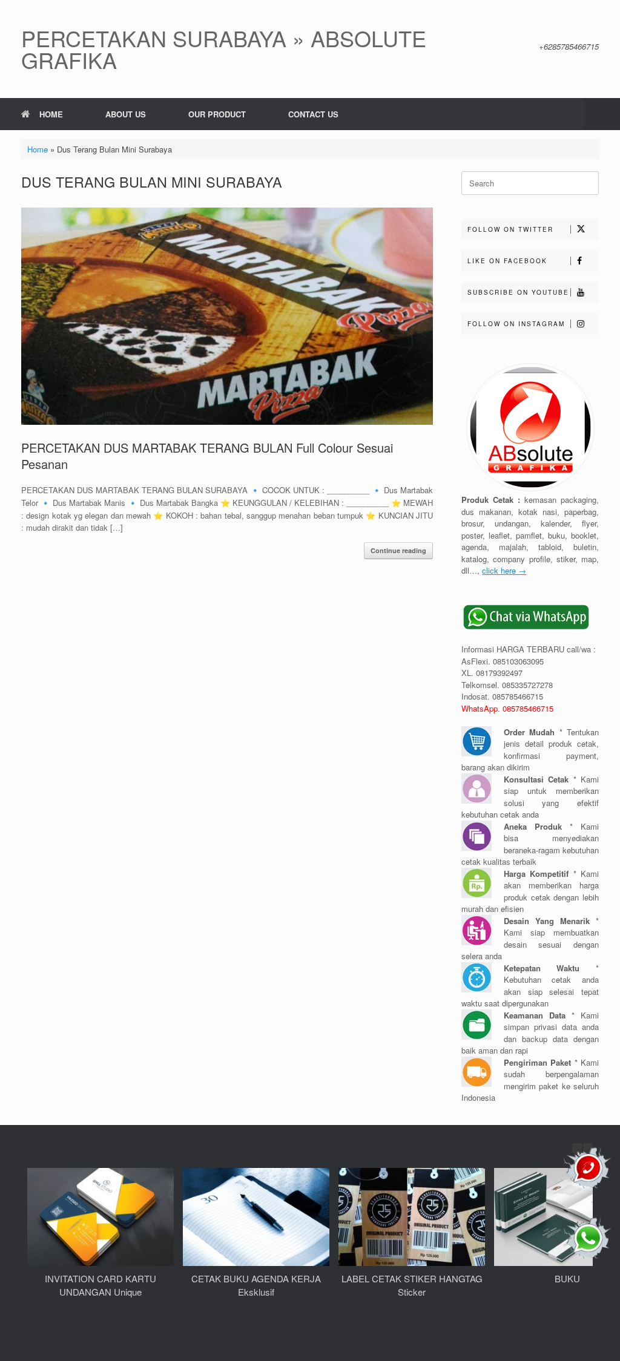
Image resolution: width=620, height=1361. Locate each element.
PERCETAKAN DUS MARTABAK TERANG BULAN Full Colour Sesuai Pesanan (207, 456)
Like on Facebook (507, 261)
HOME (51, 114)
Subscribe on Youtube (518, 292)
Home (37, 149)
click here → (504, 570)
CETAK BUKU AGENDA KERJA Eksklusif (256, 1285)
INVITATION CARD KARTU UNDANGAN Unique (100, 1285)
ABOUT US (125, 114)
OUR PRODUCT (217, 114)
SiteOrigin (326, 1337)
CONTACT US (313, 114)
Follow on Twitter (510, 229)
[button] (602, 114)
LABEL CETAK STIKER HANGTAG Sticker (412, 1285)
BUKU (567, 1278)
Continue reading (398, 550)
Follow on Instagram (516, 324)
